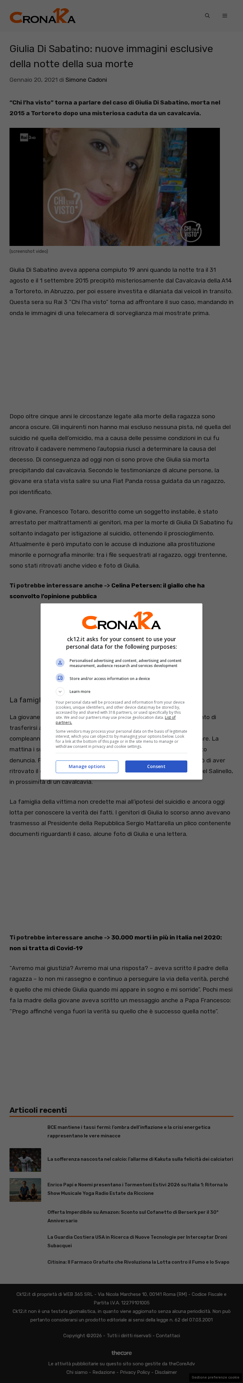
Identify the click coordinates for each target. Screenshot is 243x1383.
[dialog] (121, 691)
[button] (121, 691)
